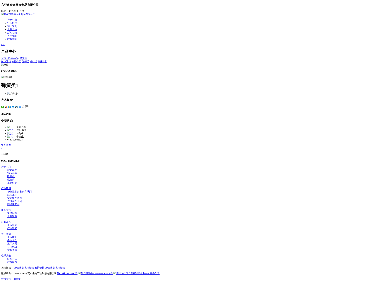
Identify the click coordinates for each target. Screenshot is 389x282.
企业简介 (12, 237)
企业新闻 (12, 225)
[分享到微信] (2, 107)
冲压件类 (16, 61)
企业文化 (12, 240)
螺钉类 (33, 61)
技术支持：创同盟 (11, 279)
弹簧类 (23, 58)
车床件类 (42, 61)
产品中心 (12, 20)
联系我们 (12, 39)
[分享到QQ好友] (16, 107)
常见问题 (12, 213)
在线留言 (12, 262)
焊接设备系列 (14, 201)
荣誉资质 (12, 250)
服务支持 (12, 29)
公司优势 (12, 247)
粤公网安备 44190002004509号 (97, 273)
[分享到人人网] (13, 107)
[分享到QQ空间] (9, 107)
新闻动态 (12, 32)
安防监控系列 (14, 198)
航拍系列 (12, 195)
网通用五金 (13, 204)
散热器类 (6, 61)
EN (3, 44)
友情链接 (19, 267)
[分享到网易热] (20, 107)
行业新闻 (12, 228)
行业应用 (12, 23)
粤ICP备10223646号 (67, 273)
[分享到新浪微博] (6, 107)
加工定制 (12, 26)
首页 (3, 58)
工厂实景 (12, 243)
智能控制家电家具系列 (19, 191)
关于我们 (12, 36)
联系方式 (12, 259)
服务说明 (12, 216)
